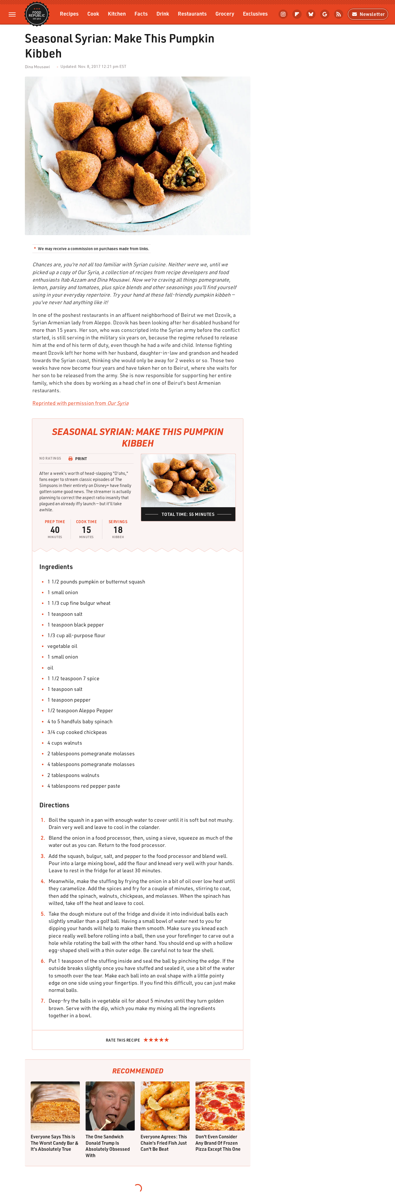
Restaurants (192, 13)
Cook (93, 13)
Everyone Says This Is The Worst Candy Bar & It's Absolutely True (55, 1142)
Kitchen (117, 13)
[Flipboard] (297, 14)
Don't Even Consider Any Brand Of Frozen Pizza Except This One (218, 1142)
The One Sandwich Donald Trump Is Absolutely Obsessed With (108, 1145)
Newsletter (372, 14)
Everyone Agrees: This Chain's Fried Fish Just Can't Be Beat (164, 1142)
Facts (141, 13)
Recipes (69, 13)
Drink (162, 13)
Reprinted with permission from (80, 403)
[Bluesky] (310, 14)
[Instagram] (283, 14)
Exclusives (255, 13)
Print (81, 458)
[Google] (324, 14)
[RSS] (338, 14)
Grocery (224, 13)
